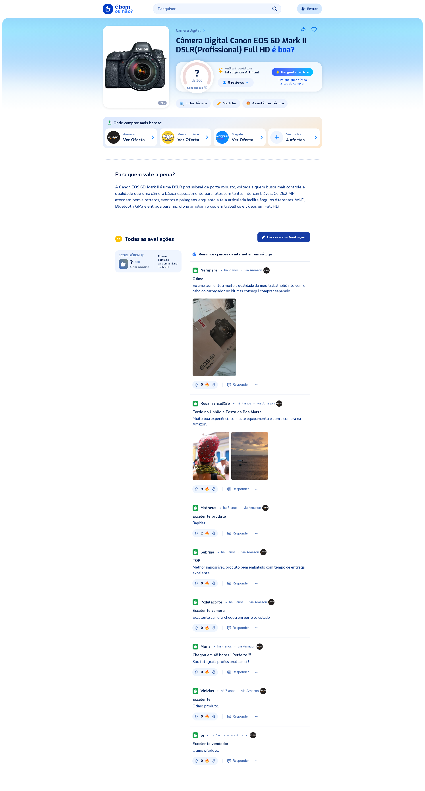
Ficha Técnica (196, 103)
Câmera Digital (188, 30)
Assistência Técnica (268, 103)
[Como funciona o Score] (206, 87)
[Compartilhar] (303, 29)
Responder (241, 384)
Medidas (230, 103)
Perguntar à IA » (295, 72)
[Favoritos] (314, 29)
